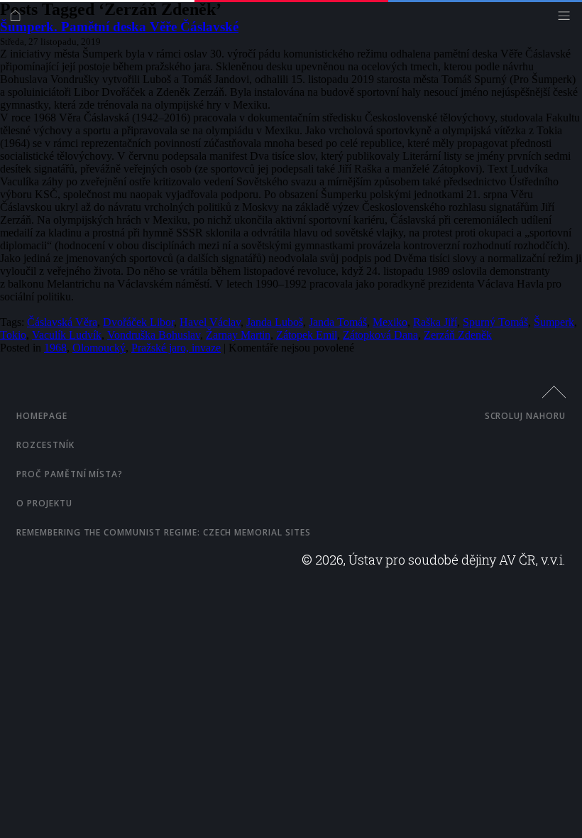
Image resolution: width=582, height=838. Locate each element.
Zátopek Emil (306, 335)
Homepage (41, 416)
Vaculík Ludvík (66, 335)
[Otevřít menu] (567, 19)
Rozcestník (45, 445)
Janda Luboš (274, 322)
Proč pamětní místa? (69, 474)
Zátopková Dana (380, 335)
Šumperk (554, 322)
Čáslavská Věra (62, 322)
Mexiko (390, 322)
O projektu (44, 503)
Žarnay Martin (238, 335)
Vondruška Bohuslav (153, 335)
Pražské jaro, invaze (176, 348)
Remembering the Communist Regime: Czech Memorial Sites (163, 532)
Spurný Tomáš (495, 322)
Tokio (13, 335)
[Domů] (19, 19)
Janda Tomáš (338, 322)
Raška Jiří (435, 322)
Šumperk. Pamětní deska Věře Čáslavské (119, 26)
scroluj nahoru (525, 416)
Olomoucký (99, 348)
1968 (55, 348)
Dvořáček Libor (138, 322)
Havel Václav (210, 322)
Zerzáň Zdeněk (458, 335)
